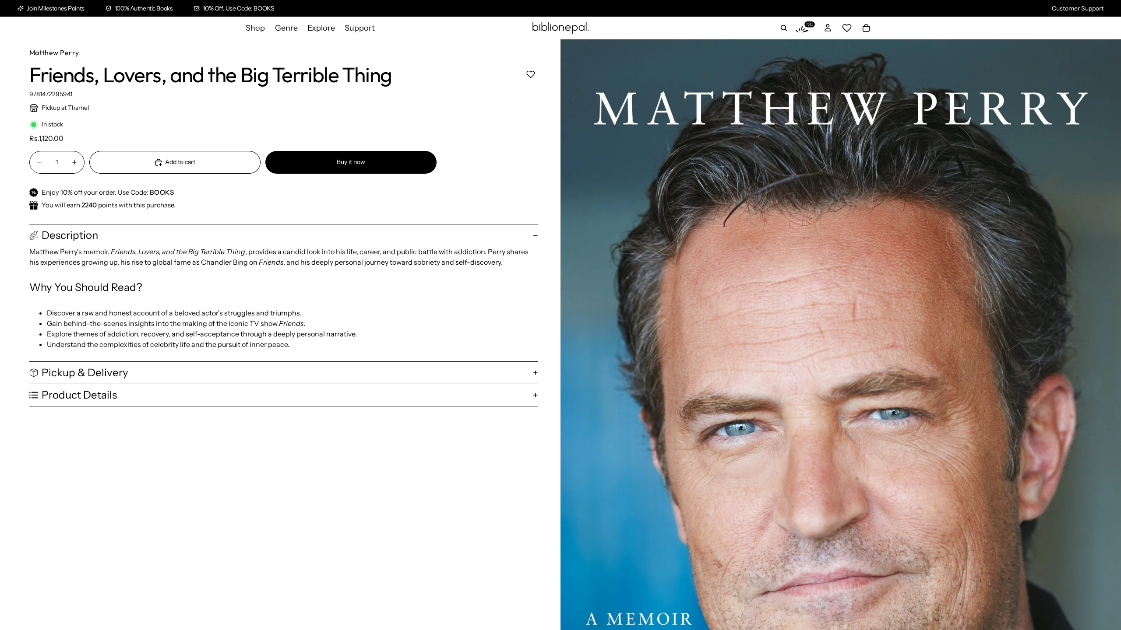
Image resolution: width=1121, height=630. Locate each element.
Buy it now (351, 162)
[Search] (783, 28)
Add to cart (180, 162)
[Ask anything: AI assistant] (805, 28)
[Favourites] (847, 28)
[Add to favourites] (530, 74)
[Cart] (866, 28)
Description (70, 235)
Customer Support (1077, 8)
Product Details (79, 394)
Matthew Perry (54, 52)
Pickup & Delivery (85, 372)
